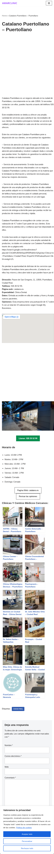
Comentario (10, 778)
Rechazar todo (27, 848)
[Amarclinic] (10, 3)
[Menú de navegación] (49, 3)
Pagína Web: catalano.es (28, 490)
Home (4, 16)
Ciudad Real (18, 709)
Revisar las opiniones (28, 496)
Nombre (9, 745)
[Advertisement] (27, 68)
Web (7, 767)
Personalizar (27, 841)
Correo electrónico (13, 756)
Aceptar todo (27, 834)
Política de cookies (24, 828)
